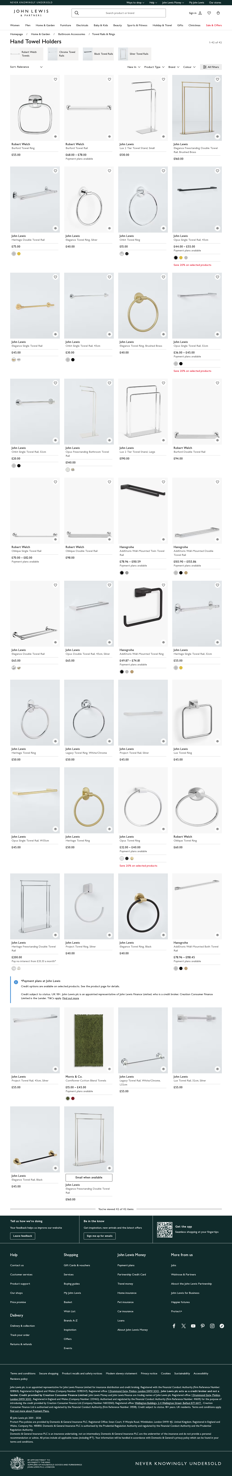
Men (27, 25)
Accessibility (201, 1373)
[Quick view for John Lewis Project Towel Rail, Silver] (163, 741)
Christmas (194, 25)
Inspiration (70, 1329)
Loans (121, 1320)
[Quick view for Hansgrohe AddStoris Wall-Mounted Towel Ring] (163, 642)
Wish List (69, 1311)
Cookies (166, 1373)
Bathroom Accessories (71, 34)
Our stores (215, 2)
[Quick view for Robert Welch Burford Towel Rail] (109, 136)
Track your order (20, 1335)
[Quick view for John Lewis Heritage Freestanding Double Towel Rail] (55, 935)
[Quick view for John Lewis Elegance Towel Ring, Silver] (109, 228)
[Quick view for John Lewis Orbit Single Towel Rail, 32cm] (55, 440)
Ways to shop (134, 2)
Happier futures (180, 1302)
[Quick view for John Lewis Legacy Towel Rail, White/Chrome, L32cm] (163, 1069)
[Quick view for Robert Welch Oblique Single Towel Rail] (55, 539)
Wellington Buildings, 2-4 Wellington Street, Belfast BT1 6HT (168, 1403)
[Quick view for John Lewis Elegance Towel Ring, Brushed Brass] (163, 334)
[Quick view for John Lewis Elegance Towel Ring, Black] (163, 935)
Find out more (70, 998)
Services (69, 1274)
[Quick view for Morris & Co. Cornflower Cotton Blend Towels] (109, 1069)
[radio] (14, 254)
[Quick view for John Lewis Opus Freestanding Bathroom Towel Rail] (109, 440)
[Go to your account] (200, 13)
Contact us (17, 1265)
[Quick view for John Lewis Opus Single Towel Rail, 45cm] (217, 228)
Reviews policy (19, 1378)
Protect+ (176, 1311)
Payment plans (125, 1265)
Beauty (117, 25)
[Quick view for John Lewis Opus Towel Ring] (163, 829)
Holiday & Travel (162, 25)
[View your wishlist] (208, 13)
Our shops (16, 1293)
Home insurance (126, 1293)
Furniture (65, 25)
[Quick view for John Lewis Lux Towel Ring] (217, 741)
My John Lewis (196, 2)
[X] (183, 1327)
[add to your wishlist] (55, 79)
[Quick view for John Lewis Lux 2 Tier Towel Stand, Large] (163, 440)
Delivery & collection (22, 1325)
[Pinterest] (202, 1327)
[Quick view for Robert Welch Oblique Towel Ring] (217, 829)
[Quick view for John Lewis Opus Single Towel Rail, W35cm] (55, 829)
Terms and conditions (23, 1373)
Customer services (21, 1274)
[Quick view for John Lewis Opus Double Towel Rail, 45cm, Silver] (109, 642)
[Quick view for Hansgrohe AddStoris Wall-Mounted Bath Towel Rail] (217, 935)
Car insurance (125, 1311)
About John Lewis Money (132, 1329)
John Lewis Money (171, 2)
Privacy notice (149, 1373)
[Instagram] (212, 1327)
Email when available (84, 1178)
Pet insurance (125, 1302)
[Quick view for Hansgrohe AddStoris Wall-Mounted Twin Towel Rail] (163, 539)
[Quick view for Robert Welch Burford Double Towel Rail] (217, 440)
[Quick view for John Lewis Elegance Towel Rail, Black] (55, 1168)
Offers (68, 1339)
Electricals (82, 25)
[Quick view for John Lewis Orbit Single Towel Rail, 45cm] (109, 334)
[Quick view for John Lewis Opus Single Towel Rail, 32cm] (217, 334)
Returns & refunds (21, 1344)
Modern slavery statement (121, 1373)
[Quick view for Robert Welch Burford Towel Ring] (55, 136)
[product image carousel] (35, 108)
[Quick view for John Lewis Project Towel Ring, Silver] (109, 935)
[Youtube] (193, 1327)
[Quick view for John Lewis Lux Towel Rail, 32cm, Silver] (217, 1069)
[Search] (76, 13)
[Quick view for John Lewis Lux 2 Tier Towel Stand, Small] (163, 136)
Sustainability (182, 1373)
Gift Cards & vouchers (77, 1265)
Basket (68, 1302)
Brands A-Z (71, 1320)
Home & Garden (45, 25)
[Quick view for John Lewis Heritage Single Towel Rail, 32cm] (217, 642)
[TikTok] (222, 1327)
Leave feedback (22, 1235)
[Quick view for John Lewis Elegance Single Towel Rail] (55, 334)
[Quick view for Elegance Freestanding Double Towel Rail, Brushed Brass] (217, 136)
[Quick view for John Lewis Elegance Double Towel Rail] (55, 642)
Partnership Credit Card (131, 1274)
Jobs (173, 1265)
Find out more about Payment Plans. (29, 1411)
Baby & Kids (101, 25)
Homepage (16, 34)
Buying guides (72, 1283)
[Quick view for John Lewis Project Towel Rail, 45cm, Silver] (55, 1069)
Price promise (18, 1302)
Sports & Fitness (137, 25)
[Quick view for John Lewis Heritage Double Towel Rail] (55, 228)
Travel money (125, 1283)
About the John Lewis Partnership (191, 1283)
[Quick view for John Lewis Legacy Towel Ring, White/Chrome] (109, 741)
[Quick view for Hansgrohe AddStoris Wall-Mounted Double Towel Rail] (217, 539)
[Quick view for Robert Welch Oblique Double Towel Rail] (109, 539)
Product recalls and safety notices (82, 1373)
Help (152, 2)
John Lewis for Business (185, 1293)
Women (15, 25)
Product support (20, 1283)
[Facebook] (174, 1327)
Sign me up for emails (100, 1235)
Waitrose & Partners (183, 1274)
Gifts (180, 25)
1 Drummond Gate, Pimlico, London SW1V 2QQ (134, 1391)
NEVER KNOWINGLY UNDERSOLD (31, 2)
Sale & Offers (214, 25)
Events (68, 1348)
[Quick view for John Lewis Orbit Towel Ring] (163, 228)
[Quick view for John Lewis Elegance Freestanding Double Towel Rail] (109, 1168)
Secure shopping (48, 1373)
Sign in (192, 13)
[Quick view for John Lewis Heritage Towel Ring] (55, 741)
